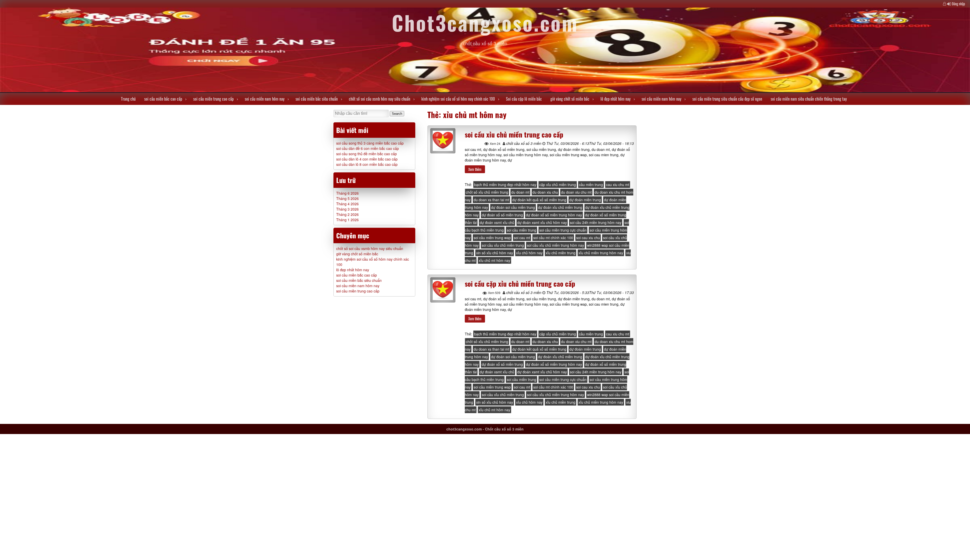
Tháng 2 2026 (347, 214)
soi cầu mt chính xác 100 (553, 237)
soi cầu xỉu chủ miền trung (503, 245)
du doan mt (520, 192)
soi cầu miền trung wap (492, 237)
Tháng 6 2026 (347, 193)
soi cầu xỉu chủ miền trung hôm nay (555, 245)
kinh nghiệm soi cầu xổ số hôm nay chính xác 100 (458, 99)
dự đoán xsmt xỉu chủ (497, 222)
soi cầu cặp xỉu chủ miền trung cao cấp (520, 284)
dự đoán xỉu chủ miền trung (560, 207)
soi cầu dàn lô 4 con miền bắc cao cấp (367, 159)
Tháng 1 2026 (347, 219)
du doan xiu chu (545, 192)
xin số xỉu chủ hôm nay (494, 252)
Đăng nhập (958, 3)
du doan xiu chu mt (576, 192)
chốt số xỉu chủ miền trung (487, 192)
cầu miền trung (591, 184)
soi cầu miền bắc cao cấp (163, 99)
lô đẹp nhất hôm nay (615, 99)
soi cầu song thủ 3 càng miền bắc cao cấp (370, 143)
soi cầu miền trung (521, 230)
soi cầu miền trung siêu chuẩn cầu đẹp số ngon (727, 99)
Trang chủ (128, 99)
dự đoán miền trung (585, 199)
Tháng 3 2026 (347, 209)
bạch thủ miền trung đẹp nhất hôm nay (505, 184)
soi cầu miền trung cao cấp (213, 99)
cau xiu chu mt (617, 184)
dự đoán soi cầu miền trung (513, 207)
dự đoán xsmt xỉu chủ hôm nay (542, 222)
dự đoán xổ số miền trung (502, 214)
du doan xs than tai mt (491, 199)
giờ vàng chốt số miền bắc (569, 99)
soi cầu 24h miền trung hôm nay (595, 222)
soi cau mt (522, 237)
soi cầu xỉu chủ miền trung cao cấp (514, 134)
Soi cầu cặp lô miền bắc (524, 99)
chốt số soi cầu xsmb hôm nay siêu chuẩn (379, 99)
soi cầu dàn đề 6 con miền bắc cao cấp (367, 148)
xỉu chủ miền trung (560, 252)
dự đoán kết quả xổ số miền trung (539, 199)
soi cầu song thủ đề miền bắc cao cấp (366, 153)
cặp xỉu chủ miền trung (557, 184)
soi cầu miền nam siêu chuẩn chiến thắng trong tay (809, 99)
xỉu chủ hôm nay (529, 252)
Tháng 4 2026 (347, 203)
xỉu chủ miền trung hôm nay (600, 252)
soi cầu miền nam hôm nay (264, 99)
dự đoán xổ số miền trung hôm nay (554, 214)
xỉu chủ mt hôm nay (494, 260)
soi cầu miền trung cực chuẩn (563, 230)
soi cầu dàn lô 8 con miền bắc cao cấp (367, 164)
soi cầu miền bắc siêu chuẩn (317, 99)
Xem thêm (474, 169)
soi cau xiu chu (588, 237)
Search (397, 114)
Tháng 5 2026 (347, 198)
